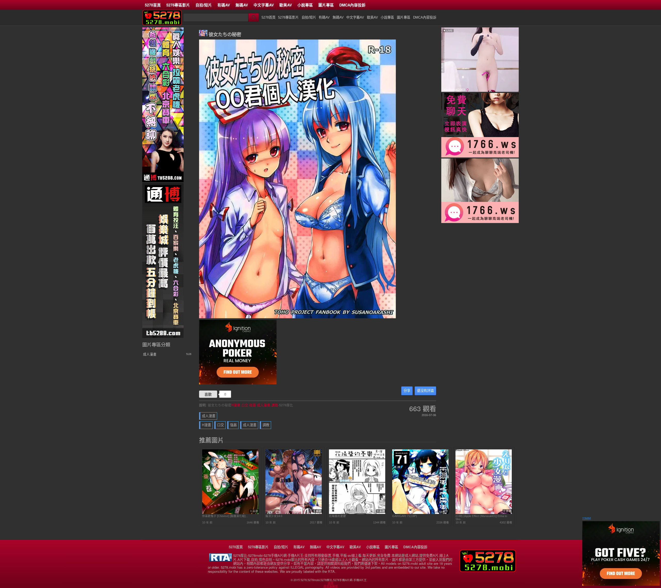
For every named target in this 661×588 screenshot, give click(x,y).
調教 (274, 405)
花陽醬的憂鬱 (337, 516)
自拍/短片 (203, 4)
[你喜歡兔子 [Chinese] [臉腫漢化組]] (230, 512)
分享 (407, 391)
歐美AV (285, 4)
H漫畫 (235, 405)
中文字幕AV (264, 4)
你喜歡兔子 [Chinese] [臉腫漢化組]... (225, 516)
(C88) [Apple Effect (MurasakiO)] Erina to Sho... (481, 517)
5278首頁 (153, 4)
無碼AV (241, 4)
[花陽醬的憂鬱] (357, 512)
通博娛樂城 (331, 586)
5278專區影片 (178, 4)
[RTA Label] (220, 560)
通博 (330, 583)
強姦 (252, 405)
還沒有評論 (425, 391)
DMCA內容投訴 (352, 4)
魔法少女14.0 (273, 516)
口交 (244, 405)
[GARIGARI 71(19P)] (420, 512)
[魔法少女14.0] (293, 512)
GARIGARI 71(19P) (404, 516)
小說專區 (305, 4)
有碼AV (223, 4)
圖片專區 (326, 4)
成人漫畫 (263, 405)
